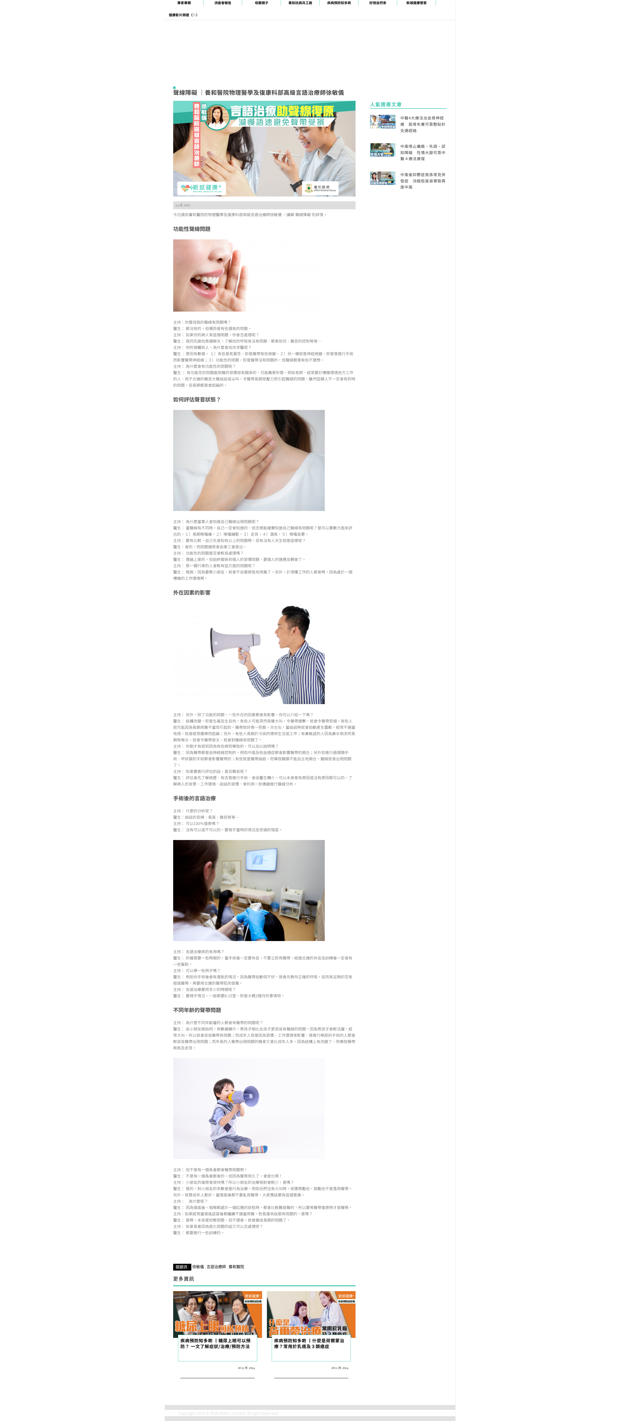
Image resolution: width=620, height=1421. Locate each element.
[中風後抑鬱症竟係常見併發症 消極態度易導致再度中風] (382, 178)
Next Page (264, 1252)
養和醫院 (236, 1274)
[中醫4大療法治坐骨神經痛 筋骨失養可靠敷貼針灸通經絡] (382, 121)
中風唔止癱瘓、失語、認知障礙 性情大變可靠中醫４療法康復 (423, 152)
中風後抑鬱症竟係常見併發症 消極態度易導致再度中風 (423, 181)
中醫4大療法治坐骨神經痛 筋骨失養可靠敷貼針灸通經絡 (423, 124)
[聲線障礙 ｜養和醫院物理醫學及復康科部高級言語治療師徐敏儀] (264, 148)
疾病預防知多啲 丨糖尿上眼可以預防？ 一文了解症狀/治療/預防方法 (215, 1350)
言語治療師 (216, 1274)
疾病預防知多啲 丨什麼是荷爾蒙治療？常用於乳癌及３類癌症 (309, 1350)
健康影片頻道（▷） (184, 14)
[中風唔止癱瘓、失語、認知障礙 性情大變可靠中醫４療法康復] (382, 149)
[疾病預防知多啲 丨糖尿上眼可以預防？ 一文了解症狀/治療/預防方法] (217, 1321)
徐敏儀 (198, 1274)
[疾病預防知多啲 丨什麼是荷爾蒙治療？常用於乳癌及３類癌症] (311, 1321)
